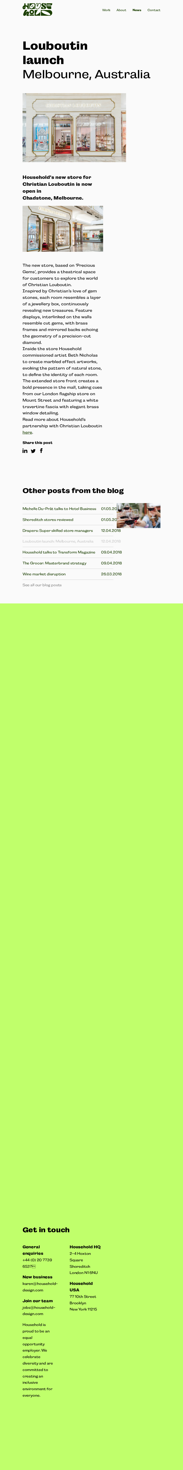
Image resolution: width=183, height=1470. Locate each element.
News (137, 10)
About (121, 10)
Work (106, 10)
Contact (154, 10)
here (27, 432)
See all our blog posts (42, 585)
